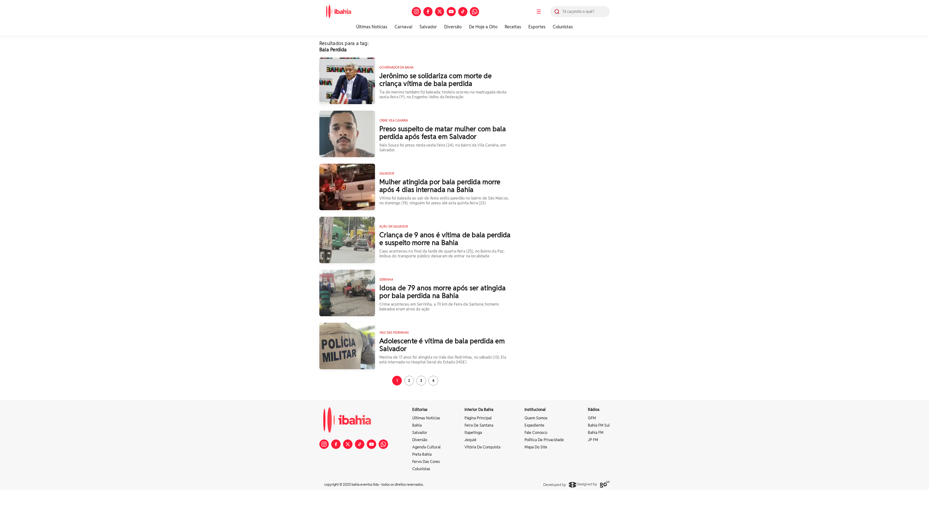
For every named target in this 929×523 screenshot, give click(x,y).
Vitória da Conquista (482, 447)
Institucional (535, 409)
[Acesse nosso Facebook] (428, 11)
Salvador (428, 27)
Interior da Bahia (478, 409)
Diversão (453, 27)
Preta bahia (422, 454)
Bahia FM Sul (599, 425)
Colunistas (563, 27)
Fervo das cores (426, 461)
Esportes (537, 27)
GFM (592, 418)
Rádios (593, 409)
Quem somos (535, 418)
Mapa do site (535, 447)
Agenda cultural (426, 447)
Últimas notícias (426, 418)
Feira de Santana (478, 425)
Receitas (513, 27)
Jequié (470, 439)
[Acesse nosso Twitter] (439, 11)
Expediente (534, 425)
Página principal (478, 418)
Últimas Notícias (371, 27)
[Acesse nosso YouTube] (451, 11)
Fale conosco (535, 432)
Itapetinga (473, 432)
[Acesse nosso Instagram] (416, 11)
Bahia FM (595, 432)
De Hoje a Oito (483, 27)
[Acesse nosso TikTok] (462, 11)
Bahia (417, 425)
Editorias (419, 409)
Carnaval (403, 27)
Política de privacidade (544, 439)
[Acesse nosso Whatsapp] (474, 11)
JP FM (593, 439)
